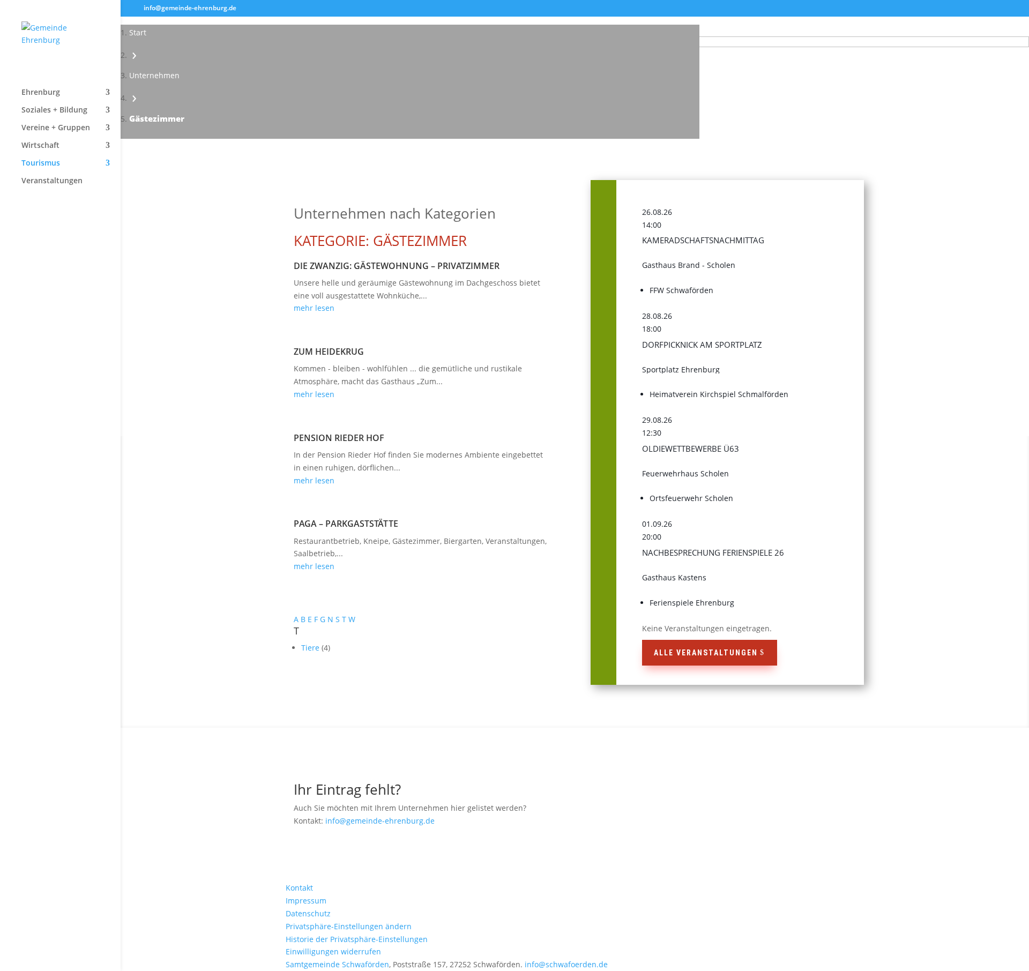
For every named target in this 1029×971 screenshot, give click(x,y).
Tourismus (40, 163)
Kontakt (299, 888)
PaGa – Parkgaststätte (346, 523)
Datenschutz (308, 913)
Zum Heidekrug (329, 351)
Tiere (311, 648)
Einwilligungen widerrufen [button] (333, 951)
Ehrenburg (40, 92)
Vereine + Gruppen (55, 128)
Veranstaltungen (52, 181)
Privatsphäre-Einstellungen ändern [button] (349, 926)
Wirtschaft (40, 145)
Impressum (306, 900)
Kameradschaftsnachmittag (703, 240)
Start (137, 32)
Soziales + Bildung (54, 110)
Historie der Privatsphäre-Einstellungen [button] (357, 939)
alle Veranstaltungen (706, 652)
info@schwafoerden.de (566, 964)
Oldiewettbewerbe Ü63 (690, 448)
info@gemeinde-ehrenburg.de (380, 821)
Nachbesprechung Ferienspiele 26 (713, 552)
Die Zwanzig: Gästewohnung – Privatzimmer (396, 266)
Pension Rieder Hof (339, 438)
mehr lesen (314, 308)
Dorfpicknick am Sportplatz (702, 344)
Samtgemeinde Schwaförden (337, 964)
